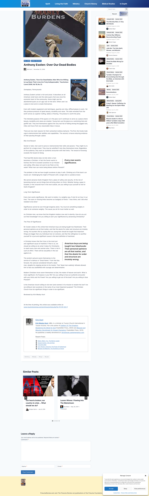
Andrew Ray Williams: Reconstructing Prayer (113, 36)
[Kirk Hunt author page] (25, 69)
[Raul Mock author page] (61, 406)
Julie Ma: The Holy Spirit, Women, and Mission (114, 49)
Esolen (47, 357)
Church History (91, 4)
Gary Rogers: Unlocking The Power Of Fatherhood (52, 346)
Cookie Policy (116, 492)
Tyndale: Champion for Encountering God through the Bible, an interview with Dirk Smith (115, 78)
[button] (145, 476)
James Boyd (112, 28)
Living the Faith (61, 4)
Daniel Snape (112, 42)
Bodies (34, 357)
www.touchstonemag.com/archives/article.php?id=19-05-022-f (46, 307)
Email (60, 466)
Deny (125, 488)
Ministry (76, 4)
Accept (111, 488)
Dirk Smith (111, 86)
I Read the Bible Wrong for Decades (114, 62)
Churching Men (42, 344)
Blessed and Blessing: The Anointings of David (51, 348)
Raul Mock (66, 406)
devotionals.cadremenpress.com (72, 332)
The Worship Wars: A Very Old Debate (115, 23)
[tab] (52, 420)
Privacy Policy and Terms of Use (129, 492)
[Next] (86, 397)
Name (24, 466)
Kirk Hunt (29, 69)
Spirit (48, 4)
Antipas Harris (33, 409)
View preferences (139, 488)
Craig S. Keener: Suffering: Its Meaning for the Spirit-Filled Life (116, 105)
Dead (40, 357)
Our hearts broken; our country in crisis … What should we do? (36, 403)
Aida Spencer (112, 112)
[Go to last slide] (25, 397)
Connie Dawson (113, 55)
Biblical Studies (108, 4)
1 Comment (63, 409)
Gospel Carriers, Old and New (46, 343)
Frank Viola (112, 68)
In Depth (123, 4)
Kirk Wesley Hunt (42, 323)
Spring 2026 (118, 100)
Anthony (27, 357)
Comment (25, 439)
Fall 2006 (27, 60)
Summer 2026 (118, 19)
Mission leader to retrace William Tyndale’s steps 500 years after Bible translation (115, 121)
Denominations (111, 92)
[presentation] (38, 386)
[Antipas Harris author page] (27, 409)
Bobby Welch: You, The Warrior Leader (48, 341)
